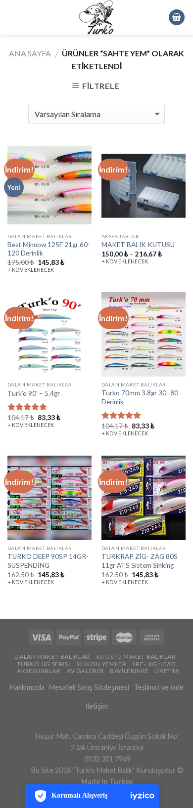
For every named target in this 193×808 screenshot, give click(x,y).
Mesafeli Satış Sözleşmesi (89, 687)
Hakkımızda (27, 687)
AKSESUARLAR (39, 671)
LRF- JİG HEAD (154, 664)
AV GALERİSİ (85, 671)
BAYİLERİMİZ (129, 671)
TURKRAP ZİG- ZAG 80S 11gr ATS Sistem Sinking (139, 561)
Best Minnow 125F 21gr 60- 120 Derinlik (48, 249)
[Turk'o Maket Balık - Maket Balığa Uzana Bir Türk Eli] (96, 17)
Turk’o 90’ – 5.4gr (33, 393)
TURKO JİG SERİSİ (43, 664)
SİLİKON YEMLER (101, 664)
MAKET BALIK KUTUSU (138, 245)
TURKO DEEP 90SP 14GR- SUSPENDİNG (48, 561)
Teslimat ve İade (159, 687)
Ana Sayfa (30, 53)
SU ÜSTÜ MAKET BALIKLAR (136, 656)
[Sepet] (177, 17)
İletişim (97, 706)
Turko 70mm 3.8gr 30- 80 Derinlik (139, 397)
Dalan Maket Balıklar (52, 656)
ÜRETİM (166, 671)
